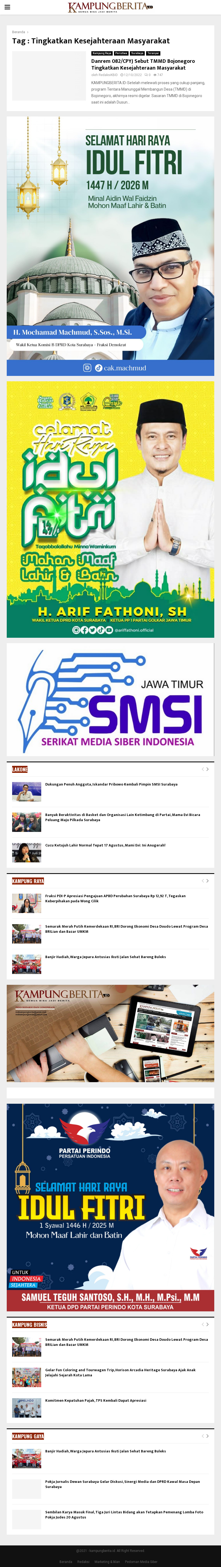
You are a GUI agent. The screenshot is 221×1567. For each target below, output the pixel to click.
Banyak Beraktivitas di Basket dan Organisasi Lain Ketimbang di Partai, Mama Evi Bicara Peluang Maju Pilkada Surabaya (122, 817)
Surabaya (137, 53)
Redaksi (83, 1562)
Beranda (66, 1562)
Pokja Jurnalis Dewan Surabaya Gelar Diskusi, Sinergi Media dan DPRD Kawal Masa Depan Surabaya (122, 1484)
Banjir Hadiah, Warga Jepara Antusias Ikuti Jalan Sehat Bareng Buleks (105, 957)
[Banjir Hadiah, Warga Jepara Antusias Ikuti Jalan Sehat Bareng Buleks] (26, 964)
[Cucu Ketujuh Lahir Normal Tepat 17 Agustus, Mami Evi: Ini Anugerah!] (26, 852)
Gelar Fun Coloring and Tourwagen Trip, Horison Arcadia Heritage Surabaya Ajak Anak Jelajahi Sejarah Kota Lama (120, 1372)
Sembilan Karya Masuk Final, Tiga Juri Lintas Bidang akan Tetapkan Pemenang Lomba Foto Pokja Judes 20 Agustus (124, 1514)
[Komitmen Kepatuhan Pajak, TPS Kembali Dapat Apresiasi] (26, 1408)
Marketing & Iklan (107, 1562)
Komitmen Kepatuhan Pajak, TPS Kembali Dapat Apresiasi (95, 1400)
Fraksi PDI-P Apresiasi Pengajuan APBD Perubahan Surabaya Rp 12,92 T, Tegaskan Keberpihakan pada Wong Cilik (115, 898)
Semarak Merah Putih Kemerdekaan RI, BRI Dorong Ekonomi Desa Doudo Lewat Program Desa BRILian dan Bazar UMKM (126, 928)
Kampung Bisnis (29, 1324)
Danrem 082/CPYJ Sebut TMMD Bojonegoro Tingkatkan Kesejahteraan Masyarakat (143, 65)
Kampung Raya (102, 53)
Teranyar (153, 53)
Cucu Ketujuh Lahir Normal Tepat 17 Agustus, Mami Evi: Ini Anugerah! (105, 845)
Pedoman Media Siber (141, 1562)
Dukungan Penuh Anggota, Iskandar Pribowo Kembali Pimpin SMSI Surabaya (111, 784)
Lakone (19, 769)
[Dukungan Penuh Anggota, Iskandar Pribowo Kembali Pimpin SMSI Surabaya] (26, 791)
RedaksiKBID (108, 75)
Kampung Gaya (28, 1436)
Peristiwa (121, 53)
